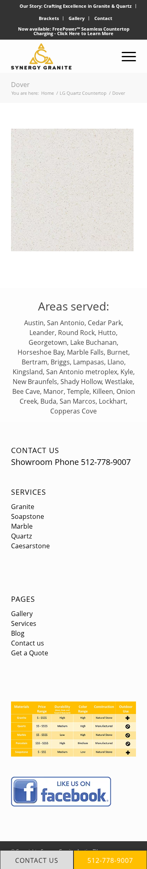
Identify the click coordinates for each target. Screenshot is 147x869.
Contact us (27, 643)
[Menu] (125, 56)
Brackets (49, 18)
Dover (20, 84)
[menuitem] (76, 6)
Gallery (77, 18)
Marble (22, 526)
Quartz (21, 536)
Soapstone (27, 516)
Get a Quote (29, 652)
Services (28, 492)
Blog (17, 633)
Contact (103, 18)
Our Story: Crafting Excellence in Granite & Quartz (75, 6)
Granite (22, 506)
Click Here (68, 33)
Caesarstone (30, 545)
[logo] (61, 56)
